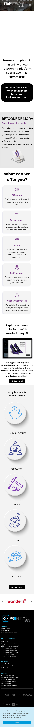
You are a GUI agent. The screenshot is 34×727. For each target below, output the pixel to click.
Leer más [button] (19, 717)
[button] (30, 4)
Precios (3, 641)
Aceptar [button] (17, 722)
